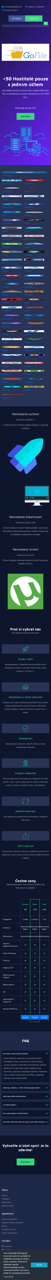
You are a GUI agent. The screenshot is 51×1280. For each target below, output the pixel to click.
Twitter (7, 1250)
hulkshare (28, 255)
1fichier (5, 199)
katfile (5, 271)
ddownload (29, 207)
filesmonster (30, 239)
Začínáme (25, 116)
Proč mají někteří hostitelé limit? (15, 1113)
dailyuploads (7, 207)
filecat (27, 231)
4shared (28, 199)
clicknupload (7, 175)
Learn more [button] (8, 1276)
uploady (28, 334)
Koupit (25, 1017)
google (27, 247)
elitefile (28, 215)
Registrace (34, 18)
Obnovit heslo (7, 1206)
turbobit (28, 326)
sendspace (6, 310)
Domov (5, 1195)
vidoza (27, 342)
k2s (26, 263)
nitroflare (6, 287)
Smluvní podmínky (9, 1219)
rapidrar (5, 398)
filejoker (28, 191)
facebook (6, 223)
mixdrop (28, 279)
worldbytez (7, 191)
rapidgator (29, 295)
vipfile (4, 350)
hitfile (4, 255)
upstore (28, 374)
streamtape (7, 318)
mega (4, 279)
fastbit (27, 223)
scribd (27, 303)
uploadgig (29, 382)
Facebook (7, 1246)
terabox (28, 318)
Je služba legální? (9, 1105)
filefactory (6, 239)
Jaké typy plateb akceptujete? (14, 1096)
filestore (5, 390)
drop (4, 215)
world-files (6, 358)
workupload (29, 350)
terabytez (6, 326)
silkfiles (28, 310)
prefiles (5, 295)
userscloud (29, 183)
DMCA (4, 1226)
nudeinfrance (7, 183)
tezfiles (28, 390)
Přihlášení (17, 18)
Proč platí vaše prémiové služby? (15, 1054)
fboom (5, 231)
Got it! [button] (39, 1265)
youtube (5, 374)
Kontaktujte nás (8, 1229)
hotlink (5, 382)
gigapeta (6, 247)
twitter (5, 334)
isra (3, 263)
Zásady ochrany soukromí (12, 1222)
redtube (5, 303)
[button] (46, 23)
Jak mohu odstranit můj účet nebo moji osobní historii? (24, 1122)
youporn (28, 366)
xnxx (27, 358)
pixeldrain (29, 287)
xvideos (5, 366)
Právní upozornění (9, 1233)
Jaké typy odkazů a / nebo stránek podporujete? (21, 1088)
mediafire (28, 271)
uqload (5, 342)
